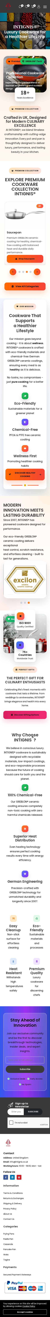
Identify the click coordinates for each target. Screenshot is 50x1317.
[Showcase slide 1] (21, 603)
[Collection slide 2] (23, 272)
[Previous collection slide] (13, 272)
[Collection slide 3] (27, 272)
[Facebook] (5, 1177)
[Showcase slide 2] (25, 603)
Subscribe (25, 1069)
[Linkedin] (12, 1177)
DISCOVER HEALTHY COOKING (25, 474)
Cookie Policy (28, 1306)
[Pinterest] (19, 1177)
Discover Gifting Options (26, 714)
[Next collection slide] (37, 272)
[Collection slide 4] (30, 272)
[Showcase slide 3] (29, 603)
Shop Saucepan (27, 258)
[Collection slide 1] (19, 272)
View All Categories (27, 286)
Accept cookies (25, 1312)
